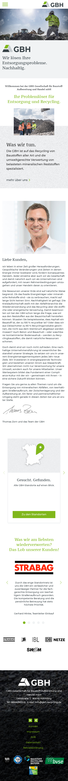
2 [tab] (29, 623)
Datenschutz (33, 742)
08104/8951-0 (18, 702)
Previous (4, 473)
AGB (33, 737)
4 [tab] (38, 623)
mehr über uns (17, 180)
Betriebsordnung (33, 747)
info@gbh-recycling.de (48, 702)
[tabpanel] (34, 587)
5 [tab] (43, 623)
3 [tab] (34, 623)
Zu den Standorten (34, 514)
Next (64, 473)
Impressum (33, 731)
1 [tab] (24, 623)
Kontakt (33, 726)
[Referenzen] (34, 647)
